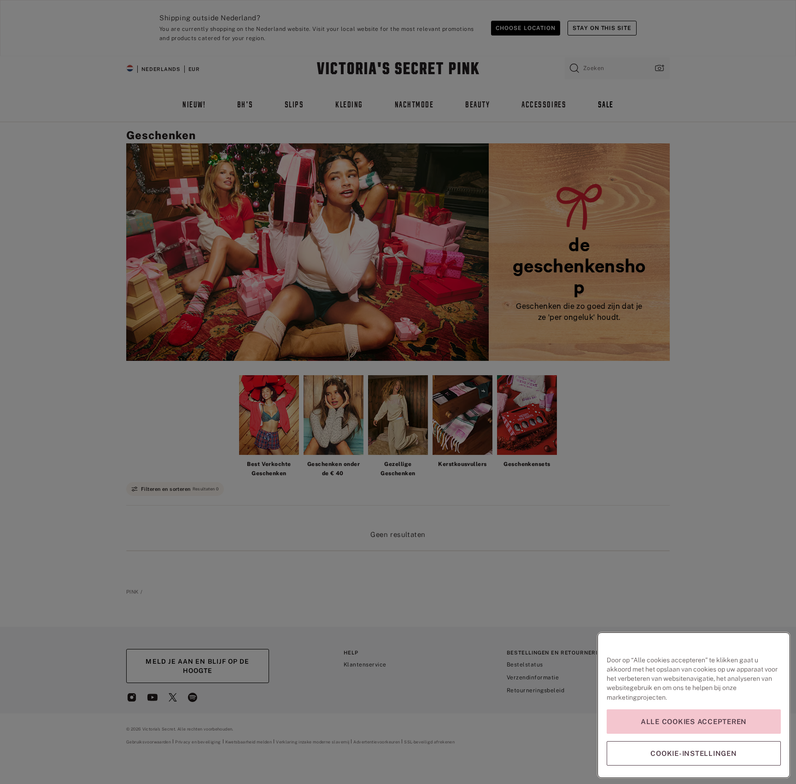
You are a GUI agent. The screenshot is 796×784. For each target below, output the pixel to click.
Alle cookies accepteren (694, 721)
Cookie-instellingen (693, 753)
